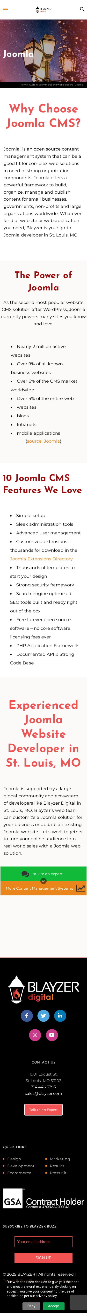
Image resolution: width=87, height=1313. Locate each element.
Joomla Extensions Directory (41, 559)
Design (14, 1159)
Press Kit (58, 1173)
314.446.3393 (43, 1087)
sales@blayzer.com (43, 1093)
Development (21, 1166)
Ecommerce (19, 1173)
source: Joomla (43, 441)
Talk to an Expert (43, 1110)
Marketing (60, 1159)
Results (57, 1166)
